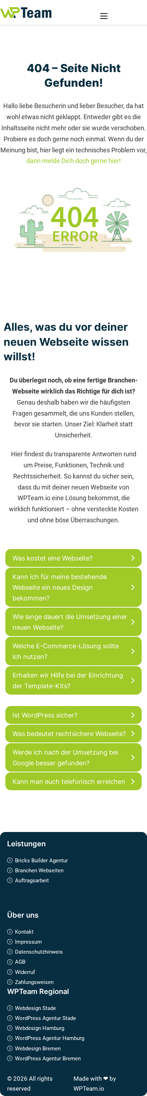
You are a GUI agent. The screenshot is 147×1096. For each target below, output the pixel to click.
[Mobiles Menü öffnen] (103, 16)
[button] (73, 558)
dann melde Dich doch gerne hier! (73, 160)
